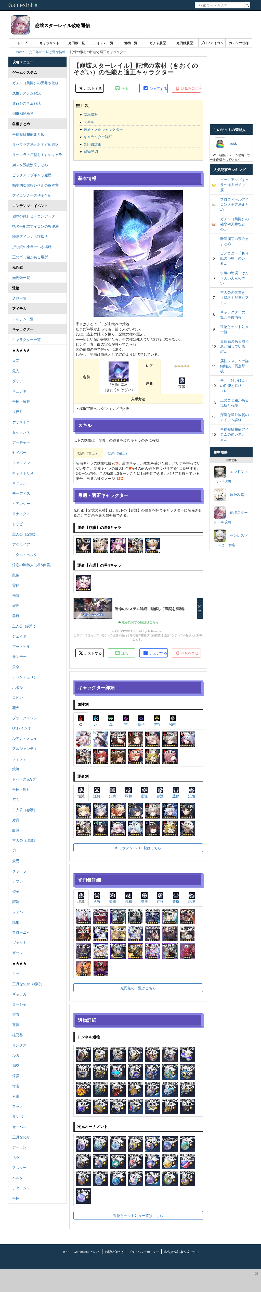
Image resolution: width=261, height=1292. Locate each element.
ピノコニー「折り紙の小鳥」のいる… (234, 258)
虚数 (157, 724)
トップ (22, 42)
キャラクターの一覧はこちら (138, 847)
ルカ (15, 1055)
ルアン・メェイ (24, 738)
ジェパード (21, 911)
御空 (15, 1065)
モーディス (21, 493)
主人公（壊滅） (24, 840)
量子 (141, 724)
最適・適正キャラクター (103, 129)
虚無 (144, 795)
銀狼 (15, 921)
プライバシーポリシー (143, 1251)
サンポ (17, 1116)
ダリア (17, 380)
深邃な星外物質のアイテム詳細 (234, 417)
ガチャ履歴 (157, 42)
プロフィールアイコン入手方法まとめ (234, 204)
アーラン (19, 1147)
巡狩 (96, 795)
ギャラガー (21, 993)
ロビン (17, 697)
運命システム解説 (26, 103)
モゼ (15, 973)
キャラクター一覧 (26, 339)
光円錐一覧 (76, 42)
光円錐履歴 (184, 42)
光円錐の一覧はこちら (138, 987)
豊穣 (175, 795)
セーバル (19, 1126)
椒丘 (15, 605)
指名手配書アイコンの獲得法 (35, 226)
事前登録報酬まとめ (28, 134)
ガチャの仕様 (239, 42)
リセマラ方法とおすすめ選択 (35, 144)
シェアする (157, 88)
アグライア (21, 544)
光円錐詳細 (92, 144)
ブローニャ (21, 932)
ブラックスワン (24, 717)
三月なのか (21, 1136)
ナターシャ (21, 1187)
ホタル (17, 687)
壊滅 (81, 795)
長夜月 (17, 411)
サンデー (19, 656)
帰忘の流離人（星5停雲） (33, 564)
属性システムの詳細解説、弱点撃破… (234, 365)
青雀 (15, 1085)
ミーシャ (19, 1004)
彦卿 (15, 819)
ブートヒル (21, 646)
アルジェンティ (24, 748)
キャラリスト (49, 42)
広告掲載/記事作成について (183, 1251)
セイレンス (21, 431)
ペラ (15, 1157)
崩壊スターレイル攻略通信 (62, 25)
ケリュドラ (21, 421)
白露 (15, 830)
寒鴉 (15, 1024)
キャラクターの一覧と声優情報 (234, 314)
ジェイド (19, 636)
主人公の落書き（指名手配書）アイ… (234, 297)
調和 (128, 795)
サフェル (19, 482)
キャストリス (23, 472)
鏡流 (15, 768)
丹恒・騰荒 (21, 401)
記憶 (191, 795)
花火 (15, 707)
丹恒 (15, 1198)
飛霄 (15, 595)
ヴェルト (19, 942)
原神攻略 (235, 494)
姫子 (15, 891)
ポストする (92, 88)
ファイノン (21, 462)
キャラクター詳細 (98, 136)
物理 (172, 724)
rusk (231, 142)
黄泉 (15, 666)
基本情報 (91, 114)
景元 (15, 860)
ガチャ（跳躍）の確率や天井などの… (234, 223)
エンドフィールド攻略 (231, 476)
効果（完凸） (118, 453)
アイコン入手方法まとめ (31, 195)
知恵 (112, 795)
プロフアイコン (212, 42)
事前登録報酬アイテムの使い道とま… (234, 434)
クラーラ (19, 870)
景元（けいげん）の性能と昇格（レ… (234, 385)
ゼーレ (17, 952)
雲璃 (15, 615)
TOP (65, 1251)
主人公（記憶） (24, 534)
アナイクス (21, 513)
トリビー (19, 523)
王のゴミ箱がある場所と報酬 (234, 402)
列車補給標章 (23, 113)
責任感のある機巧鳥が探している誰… (234, 346)
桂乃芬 (17, 1034)
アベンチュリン (24, 676)
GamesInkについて (87, 1251)
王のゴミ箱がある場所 (30, 256)
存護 (160, 795)
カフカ (17, 881)
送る (124, 88)
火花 (15, 360)
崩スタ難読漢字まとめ (30, 164)
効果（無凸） (88, 453)
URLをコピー (190, 88)
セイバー (19, 452)
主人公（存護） (24, 809)
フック (17, 1106)
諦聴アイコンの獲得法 (30, 236)
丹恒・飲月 (21, 789)
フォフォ (19, 758)
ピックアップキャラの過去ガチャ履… (234, 184)
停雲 (15, 1075)
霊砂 (15, 585)
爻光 (15, 370)
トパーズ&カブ (24, 779)
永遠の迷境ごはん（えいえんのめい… (234, 277)
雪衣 (15, 1014)
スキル (89, 121)
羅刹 (15, 901)
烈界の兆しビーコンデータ (33, 215)
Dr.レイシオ (21, 727)
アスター (19, 1167)
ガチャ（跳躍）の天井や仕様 (35, 82)
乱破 (15, 574)
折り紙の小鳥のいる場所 (31, 246)
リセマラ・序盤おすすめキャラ (37, 154)
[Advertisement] (126, 1280)
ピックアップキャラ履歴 (31, 174)
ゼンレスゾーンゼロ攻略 (231, 540)
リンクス (19, 1044)
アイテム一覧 (103, 42)
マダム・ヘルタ (24, 554)
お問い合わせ (114, 1251)
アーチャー (21, 442)
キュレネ (19, 391)
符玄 (15, 799)
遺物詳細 (91, 151)
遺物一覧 (130, 42)
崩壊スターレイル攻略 (231, 517)
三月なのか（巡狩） (28, 983)
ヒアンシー (21, 503)
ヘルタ (17, 1177)
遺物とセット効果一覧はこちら (138, 1215)
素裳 (15, 1096)
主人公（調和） (24, 625)
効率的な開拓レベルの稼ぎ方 (35, 185)
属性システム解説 (26, 92)
